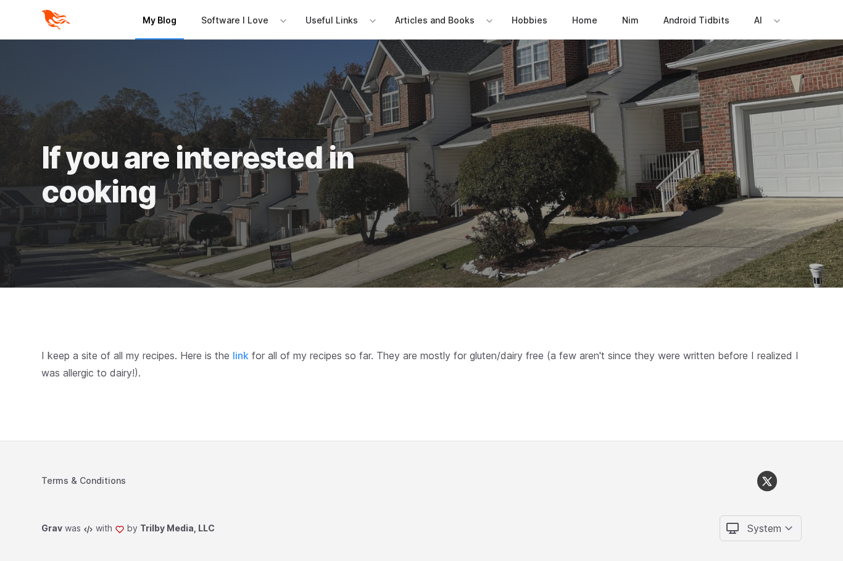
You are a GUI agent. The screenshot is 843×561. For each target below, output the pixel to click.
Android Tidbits (696, 20)
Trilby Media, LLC (177, 528)
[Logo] (58, 20)
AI (758, 20)
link (241, 355)
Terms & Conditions (83, 480)
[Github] (792, 481)
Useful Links (331, 20)
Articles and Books (435, 20)
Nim (630, 20)
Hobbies (529, 20)
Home (584, 20)
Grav (51, 528)
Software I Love (234, 20)
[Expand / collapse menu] (282, 20)
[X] (767, 481)
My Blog (159, 20)
